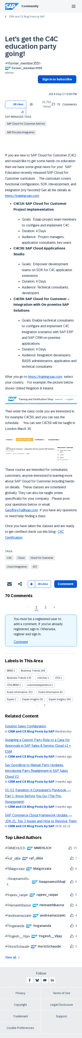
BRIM (10, 670)
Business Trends (30, 670)
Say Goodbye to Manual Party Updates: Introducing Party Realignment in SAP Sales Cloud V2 (36, 770)
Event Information (17, 692)
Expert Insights (30, 699)
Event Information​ (48, 692)
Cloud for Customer (41, 557)
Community (29, 6)
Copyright (20, 1004)
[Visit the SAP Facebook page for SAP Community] (29, 980)
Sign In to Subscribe (57, 79)
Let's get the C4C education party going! (31, 46)
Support (61, 1016)
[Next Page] (54, 607)
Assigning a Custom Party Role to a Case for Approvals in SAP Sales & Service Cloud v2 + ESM (38, 745)
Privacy (20, 993)
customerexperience (39, 685)
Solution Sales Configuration (25, 726)
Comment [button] (66, 584)
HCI (35, 566)
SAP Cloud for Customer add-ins (26, 123)
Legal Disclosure (61, 1004)
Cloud (21, 557)
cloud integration (17, 566)
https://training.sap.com (22, 196)
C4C (9, 557)
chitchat (42, 677)
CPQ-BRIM (13, 685)
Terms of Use (61, 993)
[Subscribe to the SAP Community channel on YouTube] (44, 980)
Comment (21, 642)
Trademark (20, 1016)
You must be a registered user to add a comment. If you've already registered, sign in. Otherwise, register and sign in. (38, 626)
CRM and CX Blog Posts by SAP (26, 16)
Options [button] (40, 86)
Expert (10, 699)
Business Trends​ (16, 677)
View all (10, 957)
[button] (23, 111)
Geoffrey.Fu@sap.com (21, 510)
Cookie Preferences (20, 1028)
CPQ (57, 677)
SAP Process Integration (20, 132)
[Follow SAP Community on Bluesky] (37, 980)
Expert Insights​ (57, 699)
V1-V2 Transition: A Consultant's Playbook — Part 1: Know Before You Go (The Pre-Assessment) (38, 796)
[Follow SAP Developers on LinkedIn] (52, 980)
